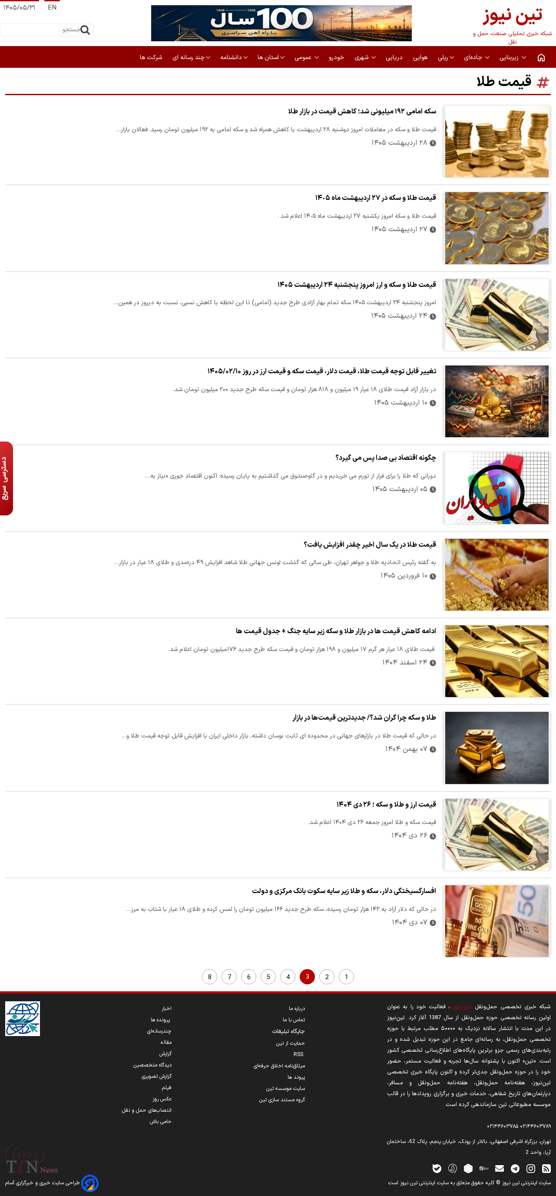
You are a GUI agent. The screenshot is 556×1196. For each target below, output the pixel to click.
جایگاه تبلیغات (288, 1031)
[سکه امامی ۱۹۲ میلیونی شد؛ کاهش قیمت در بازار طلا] (497, 141)
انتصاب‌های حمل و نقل (147, 1110)
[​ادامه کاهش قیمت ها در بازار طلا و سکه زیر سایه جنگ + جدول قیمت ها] (497, 661)
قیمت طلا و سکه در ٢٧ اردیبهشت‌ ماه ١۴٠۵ (375, 198)
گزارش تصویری (157, 1076)
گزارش (165, 1054)
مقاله (166, 1042)
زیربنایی (510, 57)
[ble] (437, 1168)
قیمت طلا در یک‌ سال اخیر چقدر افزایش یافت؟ (370, 545)
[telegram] (515, 1168)
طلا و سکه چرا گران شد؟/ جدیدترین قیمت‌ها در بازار (364, 718)
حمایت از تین (290, 1043)
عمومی (304, 57)
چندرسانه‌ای (159, 1031)
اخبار (167, 1009)
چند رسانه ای (188, 57)
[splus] (452, 1168)
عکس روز (162, 1099)
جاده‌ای (474, 57)
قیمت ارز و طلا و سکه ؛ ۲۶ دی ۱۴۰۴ (386, 805)
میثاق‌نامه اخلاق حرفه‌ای (279, 1066)
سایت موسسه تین (285, 1089)
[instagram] (530, 1168)
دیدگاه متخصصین (152, 1065)
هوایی (421, 57)
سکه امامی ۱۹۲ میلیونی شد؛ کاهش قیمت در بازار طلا (362, 111)
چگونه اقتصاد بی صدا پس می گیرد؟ (385, 458)
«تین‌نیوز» (461, 1007)
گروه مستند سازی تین (282, 1100)
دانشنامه (231, 57)
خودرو (337, 57)
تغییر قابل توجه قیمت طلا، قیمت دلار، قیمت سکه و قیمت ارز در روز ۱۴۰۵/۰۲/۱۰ (322, 371)
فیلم (167, 1088)
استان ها (268, 57)
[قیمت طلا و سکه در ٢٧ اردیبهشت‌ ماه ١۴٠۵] (497, 228)
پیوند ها (296, 1077)
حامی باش (161, 1122)
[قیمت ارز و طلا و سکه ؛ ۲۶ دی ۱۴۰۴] (497, 834)
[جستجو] (85, 30)
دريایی (395, 57)
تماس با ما (294, 1020)
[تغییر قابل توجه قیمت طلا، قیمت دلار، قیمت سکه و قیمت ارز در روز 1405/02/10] (497, 401)
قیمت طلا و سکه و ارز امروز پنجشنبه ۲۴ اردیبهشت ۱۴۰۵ (357, 285)
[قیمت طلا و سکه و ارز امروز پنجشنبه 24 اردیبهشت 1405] (497, 315)
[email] (499, 1168)
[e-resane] (22, 1018)
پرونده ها (161, 1020)
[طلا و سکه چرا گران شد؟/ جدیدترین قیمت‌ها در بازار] (497, 748)
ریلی (443, 57)
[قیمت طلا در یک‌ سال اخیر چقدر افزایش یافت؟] (497, 575)
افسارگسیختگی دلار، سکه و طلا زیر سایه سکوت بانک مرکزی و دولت (344, 891)
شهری (362, 57)
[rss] (546, 1168)
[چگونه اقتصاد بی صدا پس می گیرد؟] (497, 488)
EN (52, 8)
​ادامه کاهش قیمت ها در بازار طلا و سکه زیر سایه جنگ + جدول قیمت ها (336, 631)
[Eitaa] (484, 1168)
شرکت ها (152, 57)
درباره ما (297, 1009)
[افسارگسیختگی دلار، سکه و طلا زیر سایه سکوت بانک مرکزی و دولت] (497, 921)
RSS (299, 1055)
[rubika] (468, 1168)
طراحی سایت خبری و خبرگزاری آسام (43, 1183)
